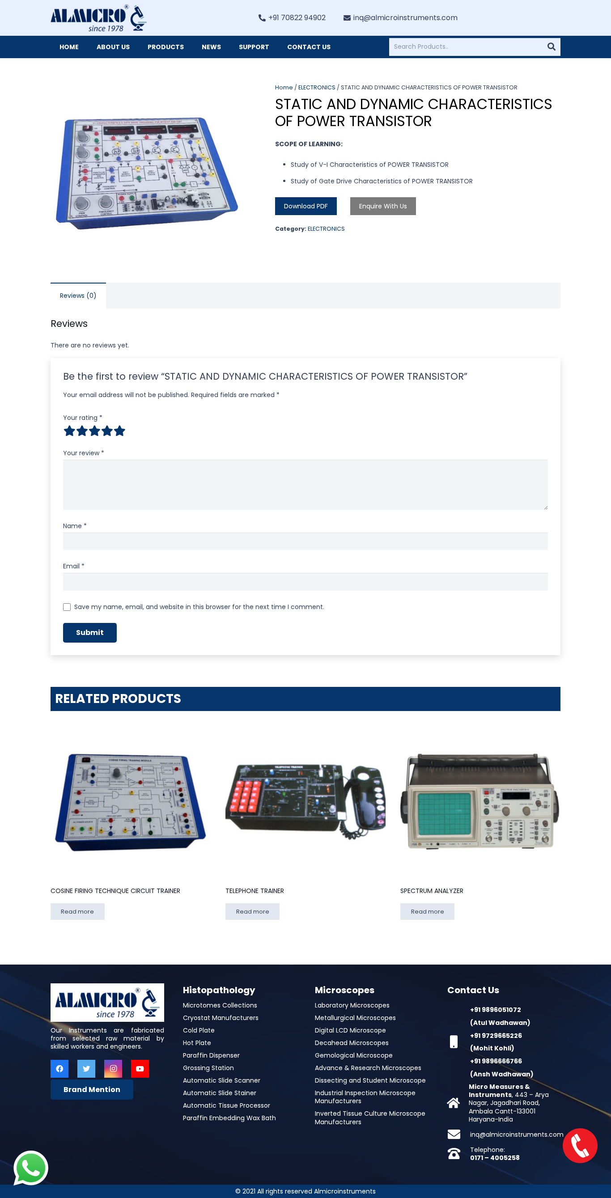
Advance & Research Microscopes (368, 1067)
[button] (231, 95)
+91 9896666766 (496, 1061)
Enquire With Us (383, 206)
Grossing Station (208, 1067)
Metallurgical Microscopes (355, 1017)
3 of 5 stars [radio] (94, 430)
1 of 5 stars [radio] (69, 430)
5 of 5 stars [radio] (119, 430)
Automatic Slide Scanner (221, 1080)
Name (75, 525)
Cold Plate (199, 1030)
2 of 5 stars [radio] (82, 430)
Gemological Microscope (354, 1055)
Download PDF (306, 206)
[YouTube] (140, 1069)
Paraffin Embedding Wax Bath (229, 1117)
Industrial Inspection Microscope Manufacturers (365, 1096)
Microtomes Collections (220, 1005)
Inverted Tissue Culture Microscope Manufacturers (370, 1117)
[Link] (99, 17)
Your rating (82, 417)
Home (284, 87)
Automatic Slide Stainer (219, 1092)
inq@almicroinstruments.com (517, 1134)
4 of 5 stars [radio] (107, 430)
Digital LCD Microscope (350, 1030)
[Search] (551, 47)
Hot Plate (197, 1042)
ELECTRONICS (316, 87)
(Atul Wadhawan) (500, 1022)
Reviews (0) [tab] (78, 295)
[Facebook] (59, 1069)
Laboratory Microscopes (352, 1005)
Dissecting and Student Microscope (370, 1080)
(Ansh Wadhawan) (502, 1074)
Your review (83, 453)
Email (74, 566)
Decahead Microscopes (352, 1042)
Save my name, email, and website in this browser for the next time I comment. (199, 606)
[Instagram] (113, 1069)
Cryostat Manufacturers (221, 1017)
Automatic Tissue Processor (226, 1105)
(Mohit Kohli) (492, 1048)
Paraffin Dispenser (211, 1055)
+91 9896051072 (495, 1009)
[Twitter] (86, 1069)
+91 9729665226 (496, 1035)
